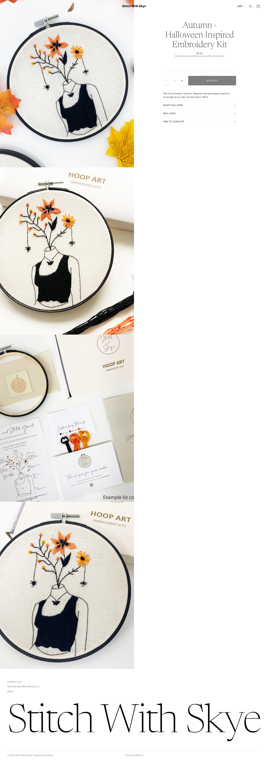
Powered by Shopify (43, 755)
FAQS (10, 691)
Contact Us (14, 681)
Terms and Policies (134, 755)
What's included (173, 105)
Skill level (169, 113)
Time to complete (173, 121)
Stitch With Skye (23, 755)
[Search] (250, 6)
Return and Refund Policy (23, 686)
